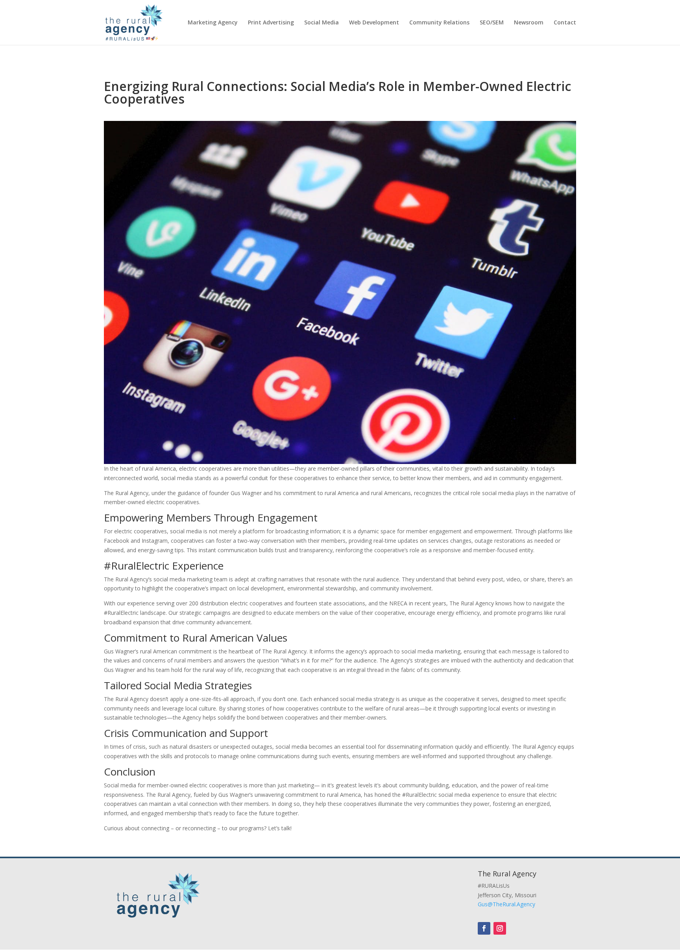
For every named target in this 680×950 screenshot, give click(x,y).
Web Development (374, 23)
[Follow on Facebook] (484, 928)
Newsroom (528, 23)
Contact (565, 23)
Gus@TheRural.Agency (506, 904)
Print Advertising (271, 23)
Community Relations (439, 23)
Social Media (321, 23)
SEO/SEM (492, 23)
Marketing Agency (213, 23)
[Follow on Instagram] (499, 928)
